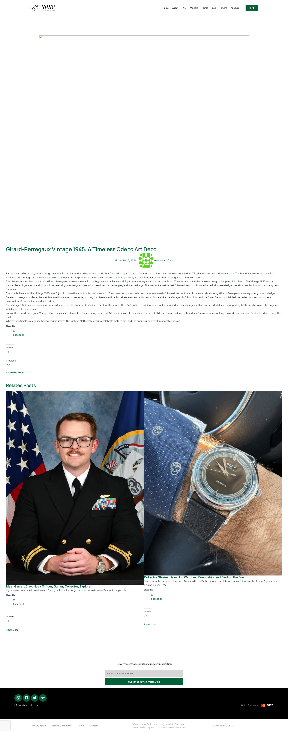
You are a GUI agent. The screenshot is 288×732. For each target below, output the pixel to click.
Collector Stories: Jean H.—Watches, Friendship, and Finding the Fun (194, 577)
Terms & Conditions (62, 725)
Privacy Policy (39, 725)
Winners (194, 7)
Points (205, 7)
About (175, 7)
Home (166, 7)
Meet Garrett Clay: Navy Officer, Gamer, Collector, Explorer (49, 586)
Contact (94, 725)
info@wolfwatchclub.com (26, 705)
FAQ (184, 7)
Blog (214, 7)
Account (235, 7)
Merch (81, 725)
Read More (12, 629)
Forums (223, 7)
